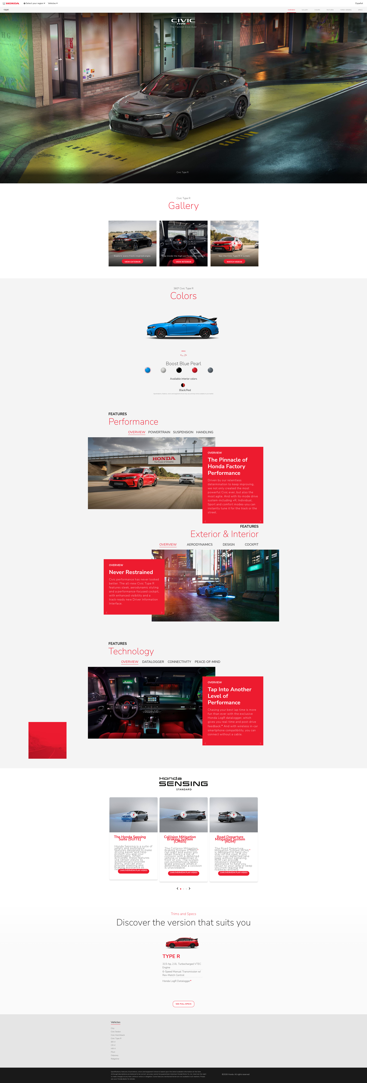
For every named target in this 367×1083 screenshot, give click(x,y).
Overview (291, 10)
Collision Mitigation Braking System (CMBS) (180, 839)
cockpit (252, 544)
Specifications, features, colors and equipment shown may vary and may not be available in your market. (183, 394)
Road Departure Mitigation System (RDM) (230, 839)
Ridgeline (115, 1058)
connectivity (179, 662)
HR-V (113, 1048)
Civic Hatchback (118, 1035)
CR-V (113, 1045)
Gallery (305, 10)
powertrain (159, 432)
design (229, 544)
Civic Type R (116, 1038)
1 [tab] (181, 889)
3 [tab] (187, 889)
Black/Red (183, 390)
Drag (183, 351)
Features (330, 10)
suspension (183, 432)
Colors (317, 10)
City (112, 1028)
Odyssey (114, 1055)
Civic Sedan (116, 1031)
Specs (360, 10)
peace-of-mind (207, 662)
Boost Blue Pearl (183, 363)
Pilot (113, 1052)
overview (136, 432)
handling (204, 432)
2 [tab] (184, 889)
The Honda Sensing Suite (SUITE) (130, 838)
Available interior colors (183, 379)
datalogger (153, 662)
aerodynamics (200, 544)
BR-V (113, 1042)
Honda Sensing (346, 10)
